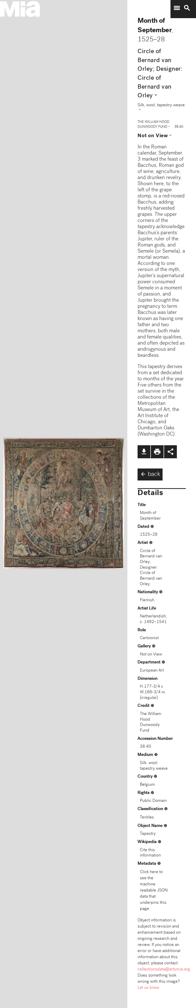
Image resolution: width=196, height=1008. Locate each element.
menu (177, 8)
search (187, 8)
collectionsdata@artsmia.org (164, 969)
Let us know (148, 988)
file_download (144, 451)
